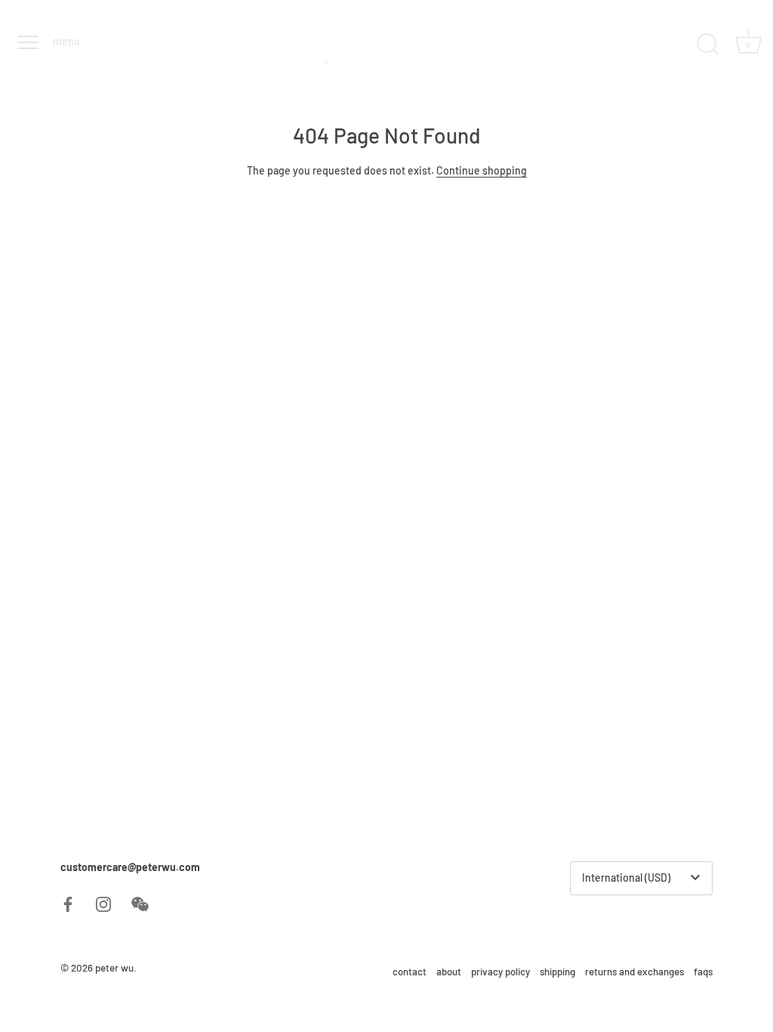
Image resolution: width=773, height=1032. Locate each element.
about (448, 972)
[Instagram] (103, 902)
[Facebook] (67, 902)
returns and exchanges (634, 972)
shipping (557, 972)
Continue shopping (481, 170)
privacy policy (500, 972)
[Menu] (26, 42)
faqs (703, 972)
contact (410, 972)
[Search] (707, 44)
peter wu (114, 968)
